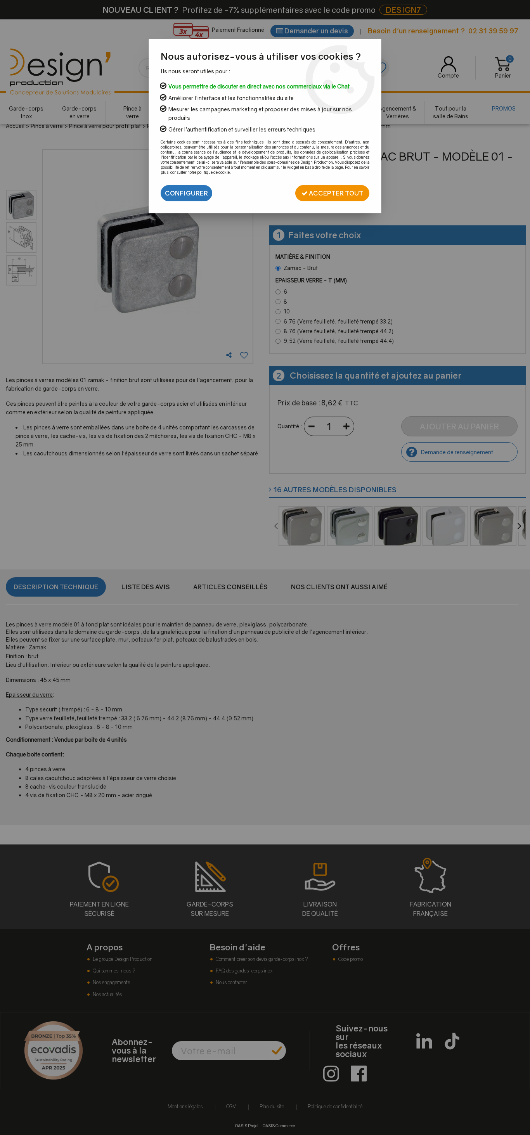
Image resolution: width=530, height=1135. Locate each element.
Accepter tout (335, 193)
